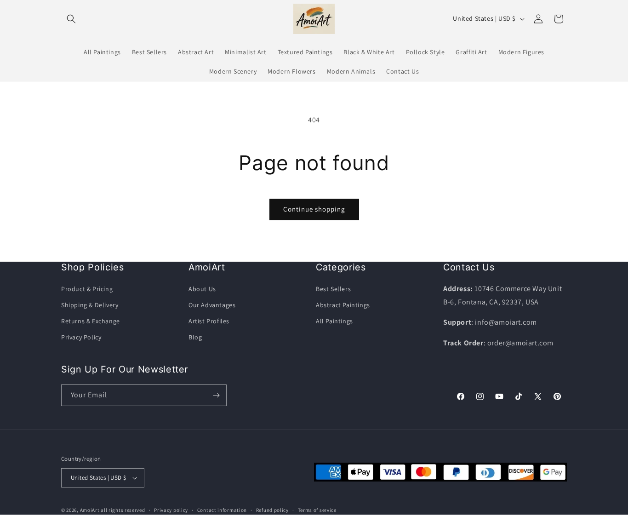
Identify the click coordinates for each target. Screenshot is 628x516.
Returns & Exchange (90, 321)
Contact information (222, 510)
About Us (202, 289)
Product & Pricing (87, 289)
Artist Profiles (208, 321)
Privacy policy (171, 510)
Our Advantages (211, 305)
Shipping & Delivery (89, 305)
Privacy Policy (81, 337)
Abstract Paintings (343, 305)
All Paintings (334, 321)
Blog (195, 337)
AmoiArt (90, 510)
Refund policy (272, 510)
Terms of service (317, 510)
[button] (71, 19)
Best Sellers (333, 289)
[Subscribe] (216, 395)
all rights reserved (123, 510)
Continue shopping (314, 209)
